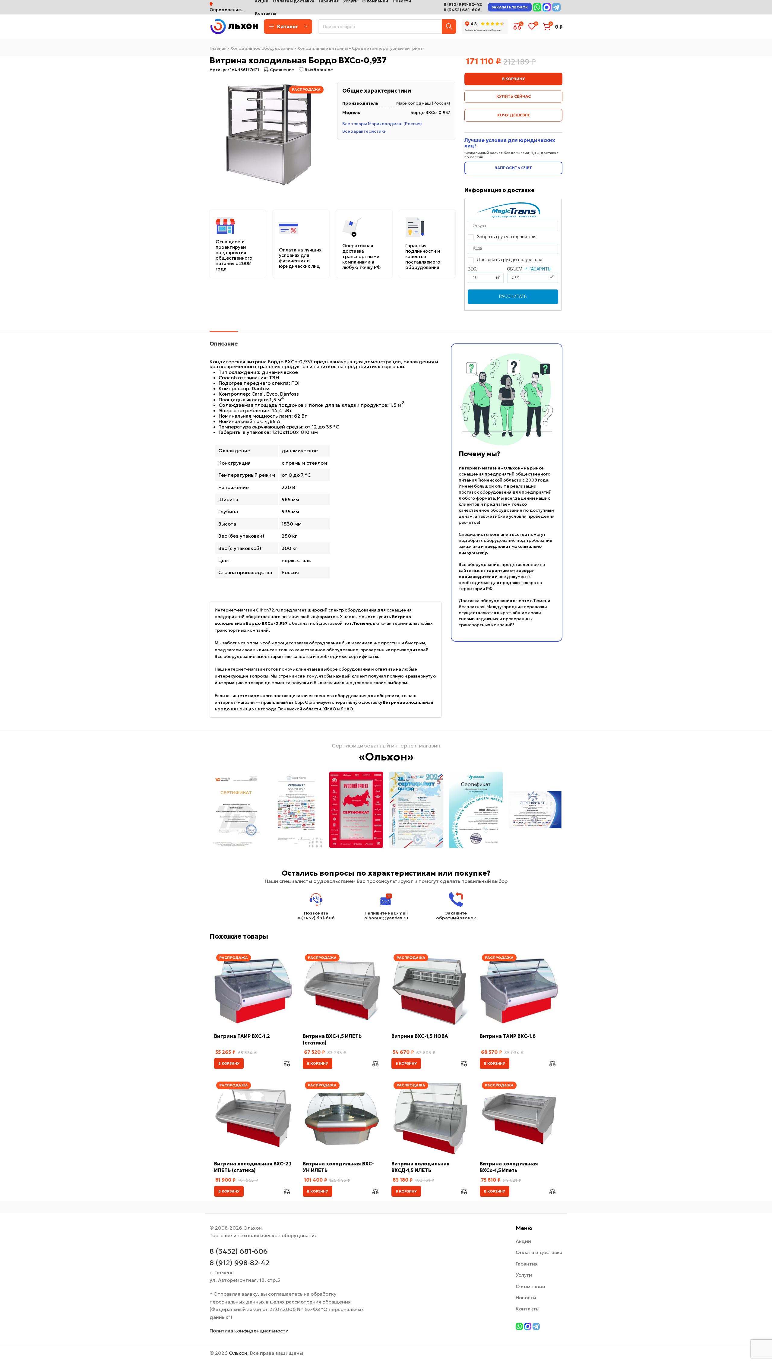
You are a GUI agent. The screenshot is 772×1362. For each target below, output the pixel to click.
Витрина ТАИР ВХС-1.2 (242, 1036)
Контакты (527, 1309)
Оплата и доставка (539, 1252)
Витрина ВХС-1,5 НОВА (419, 1036)
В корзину (513, 78)
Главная (218, 48)
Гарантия (527, 1264)
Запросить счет (513, 167)
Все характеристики (364, 130)
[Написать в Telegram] (556, 7)
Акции (523, 1241)
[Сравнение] (286, 1063)
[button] (229, 1063)
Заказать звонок (510, 7)
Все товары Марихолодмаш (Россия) (382, 123)
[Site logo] (234, 26)
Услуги (524, 1275)
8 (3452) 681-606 (462, 9)
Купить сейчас (513, 96)
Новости (526, 1297)
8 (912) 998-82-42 (463, 4)
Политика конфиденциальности (249, 1331)
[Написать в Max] (547, 7)
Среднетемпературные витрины (388, 48)
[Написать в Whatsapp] (537, 7)
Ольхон (238, 1353)
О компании (530, 1286)
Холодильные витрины (322, 48)
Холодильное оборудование (261, 48)
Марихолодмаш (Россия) (423, 103)
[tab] (224, 340)
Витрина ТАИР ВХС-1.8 (508, 1036)
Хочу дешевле (513, 115)
